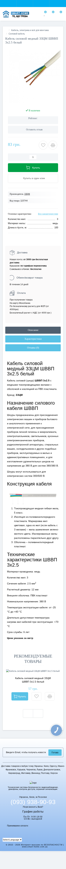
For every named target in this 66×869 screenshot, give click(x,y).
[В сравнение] (50, 696)
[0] (44, 14)
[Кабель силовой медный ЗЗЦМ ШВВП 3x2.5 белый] (33, 75)
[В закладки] (36, 696)
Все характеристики (48, 214)
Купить (22, 696)
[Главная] (6, 30)
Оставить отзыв (34, 129)
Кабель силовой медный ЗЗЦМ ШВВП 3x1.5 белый (33, 680)
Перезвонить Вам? (33, 807)
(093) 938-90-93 (33, 802)
